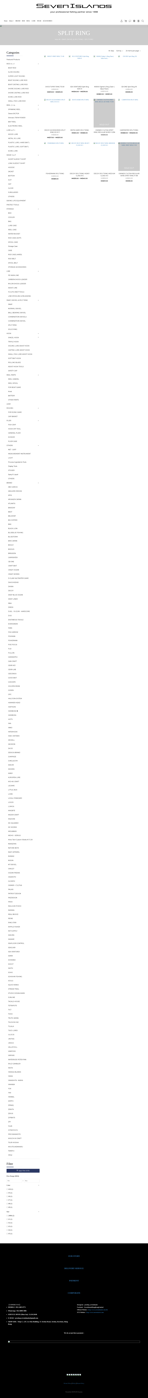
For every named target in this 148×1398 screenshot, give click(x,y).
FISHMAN (11, 636)
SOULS (10, 981)
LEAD (9, 404)
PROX (10, 902)
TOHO (10, 1014)
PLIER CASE (12, 441)
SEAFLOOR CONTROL (16, 943)
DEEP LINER (13, 599)
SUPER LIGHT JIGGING (16, 76)
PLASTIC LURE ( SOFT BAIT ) (18, 147)
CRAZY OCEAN (13, 570)
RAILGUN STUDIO (14, 906)
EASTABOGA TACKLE (15, 620)
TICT (9, 1010)
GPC (9, 694)
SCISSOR (11, 437)
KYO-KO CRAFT (13, 781)
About (11, 21)
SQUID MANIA (13, 985)
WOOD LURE (13, 134)
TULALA (11, 1026)
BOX (9, 213)
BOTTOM (11, 176)
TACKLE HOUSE (14, 1001)
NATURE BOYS (13, 848)
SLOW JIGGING (13, 72)
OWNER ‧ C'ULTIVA (15, 885)
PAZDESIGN (12, 898)
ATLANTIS (11, 503)
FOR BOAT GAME (14, 387)
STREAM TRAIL (13, 989)
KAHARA (11, 769)
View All (57, 39)
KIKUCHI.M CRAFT (14, 1138)
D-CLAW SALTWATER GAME (18, 578)
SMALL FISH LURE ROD (17, 101)
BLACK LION (12, 528)
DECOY (10, 591)
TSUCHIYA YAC (13, 1022)
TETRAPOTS (12, 1006)
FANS (10, 628)
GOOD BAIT (12, 678)
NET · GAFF (12, 450)
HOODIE (11, 167)
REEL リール (11, 105)
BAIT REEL (12, 122)
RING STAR (12, 923)
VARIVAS (11, 1055)
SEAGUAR (11, 947)
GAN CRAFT (12, 661)
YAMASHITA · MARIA (15, 1080)
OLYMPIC (11, 881)
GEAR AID (12, 665)
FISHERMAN (12, 640)
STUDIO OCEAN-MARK (16, 993)
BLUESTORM (13, 537)
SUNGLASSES (13, 192)
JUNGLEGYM (13, 761)
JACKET (11, 171)
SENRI (10, 956)
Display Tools (12, 466)
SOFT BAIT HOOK (14, 358)
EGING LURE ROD (15, 97)
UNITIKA (11, 1039)
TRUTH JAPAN (13, 1018)
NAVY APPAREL (14, 852)
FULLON (11, 653)
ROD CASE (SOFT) (14, 238)
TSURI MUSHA (13, 1142)
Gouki (10, 1126)
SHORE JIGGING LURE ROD (18, 89)
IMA (9, 723)
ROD (23, 21)
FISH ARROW (13, 632)
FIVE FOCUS (12, 645)
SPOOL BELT (13, 263)
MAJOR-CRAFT (13, 815)
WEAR (39, 21)
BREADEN (12, 553)
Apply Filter (23, 1170)
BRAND (18, 21)
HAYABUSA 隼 (13, 711)
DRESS (10, 607)
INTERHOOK (12, 732)
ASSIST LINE (12, 288)
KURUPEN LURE (14, 777)
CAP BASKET (13, 416)
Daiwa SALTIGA (13, 113)
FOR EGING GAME (15, 412)
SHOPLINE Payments (77, 1392)
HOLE (43, 339)
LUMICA (11, 806)
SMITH (10, 968)
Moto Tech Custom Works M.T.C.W (20, 840)
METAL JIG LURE (14, 138)
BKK (9, 524)
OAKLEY (11, 869)
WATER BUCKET (14, 234)
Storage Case (13, 246)
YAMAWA (11, 1084)
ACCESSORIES (47, 21)
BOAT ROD (12, 68)
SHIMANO (12, 960)
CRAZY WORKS (13, 574)
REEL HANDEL (13, 379)
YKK (9, 1093)
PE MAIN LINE (13, 275)
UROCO (11, 1043)
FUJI (9, 649)
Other (10, 1155)
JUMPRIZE (12, 757)
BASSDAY (11, 508)
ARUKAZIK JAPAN (14, 499)
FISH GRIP (12, 425)
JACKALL (11, 740)
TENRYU (11, 1151)
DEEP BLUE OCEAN (15, 595)
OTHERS (11, 196)
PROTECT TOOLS (13, 205)
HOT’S (10, 719)
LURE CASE (12, 225)
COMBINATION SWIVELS (17, 317)
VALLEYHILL (12, 1047)
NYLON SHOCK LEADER (17, 284)
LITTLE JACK (12, 790)
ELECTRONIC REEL (15, 126)
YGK (9, 1089)
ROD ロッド (11, 64)
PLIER (9, 421)
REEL (28, 21)
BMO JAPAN (12, 541)
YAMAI (10, 1076)
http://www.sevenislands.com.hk (98, 1310)
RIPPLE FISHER (14, 927)
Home (5, 21)
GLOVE (10, 188)
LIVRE (10, 794)
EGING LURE (13, 151)
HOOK (9, 333)
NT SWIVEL (12, 864)
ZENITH (11, 1109)
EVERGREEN (13, 624)
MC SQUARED (13, 823)
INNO (10, 728)
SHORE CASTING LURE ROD (18, 93)
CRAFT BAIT (12, 566)
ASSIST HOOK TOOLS (16, 367)
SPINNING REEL (14, 109)
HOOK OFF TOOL (14, 429)
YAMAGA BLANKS (14, 1072)
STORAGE (10, 209)
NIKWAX (11, 856)
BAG (9, 221)
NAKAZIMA (12, 844)
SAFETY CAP (12, 371)
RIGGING (10, 408)
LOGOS (10, 802)
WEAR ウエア (11, 155)
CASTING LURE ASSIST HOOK (19, 350)
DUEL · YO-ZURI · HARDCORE (19, 611)
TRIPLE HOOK (13, 342)
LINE (8, 271)
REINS (10, 918)
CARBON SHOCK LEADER (17, 279)
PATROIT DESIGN (14, 893)
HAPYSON (12, 707)
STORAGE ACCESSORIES (17, 267)
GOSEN (11, 690)
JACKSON (11, 744)
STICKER (11, 470)
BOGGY (11, 545)
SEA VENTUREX (14, 952)
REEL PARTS (11, 375)
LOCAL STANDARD (15, 798)
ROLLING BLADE (14, 362)
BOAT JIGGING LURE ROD (17, 80)
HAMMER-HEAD (14, 703)
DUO (10, 616)
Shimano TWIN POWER (16, 118)
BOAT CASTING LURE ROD (18, 84)
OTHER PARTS (13, 400)
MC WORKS (12, 827)
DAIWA (10, 586)
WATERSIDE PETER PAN (17, 1060)
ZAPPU (10, 1101)
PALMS (10, 889)
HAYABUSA (12, 715)
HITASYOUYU (13, 1130)
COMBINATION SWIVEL (17, 321)
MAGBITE (11, 810)
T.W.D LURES (13, 1030)
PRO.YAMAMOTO (14, 1134)
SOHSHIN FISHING (15, 977)
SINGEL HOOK (13, 337)
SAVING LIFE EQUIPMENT (16, 201)
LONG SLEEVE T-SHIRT (16, 163)
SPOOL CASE (13, 242)
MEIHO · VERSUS (14, 835)
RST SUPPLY (12, 931)
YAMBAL (11, 1097)
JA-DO (10, 748)
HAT (9, 184)
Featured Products (13, 59)
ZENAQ (11, 1105)
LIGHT (10, 458)
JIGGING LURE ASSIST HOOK (18, 346)
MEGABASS (12, 831)
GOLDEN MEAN (14, 686)
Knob (10, 391)
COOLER (11, 217)
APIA (10, 495)
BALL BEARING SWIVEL (17, 313)
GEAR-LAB (12, 669)
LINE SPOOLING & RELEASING (19, 296)
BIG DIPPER (12, 520)
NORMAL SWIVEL (14, 308)
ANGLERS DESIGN (15, 491)
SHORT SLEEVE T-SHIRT (17, 159)
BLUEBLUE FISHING (15, 533)
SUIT (9, 180)
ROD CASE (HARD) (15, 254)
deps (10, 603)
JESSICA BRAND (14, 752)
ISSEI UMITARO (14, 736)
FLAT (42, 343)
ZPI (9, 1122)
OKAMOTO (12, 877)
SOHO (10, 972)
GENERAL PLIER (14, 433)
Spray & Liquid (13, 474)
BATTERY (11, 396)
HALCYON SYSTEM (15, 698)
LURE (33, 21)
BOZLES (11, 549)
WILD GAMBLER (14, 1064)
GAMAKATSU (13, 657)
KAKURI (11, 765)
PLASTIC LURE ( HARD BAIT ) (18, 142)
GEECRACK (12, 674)
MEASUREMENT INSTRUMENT (19, 454)
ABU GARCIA (13, 487)
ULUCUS (11, 1035)
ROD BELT (12, 259)
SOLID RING (12, 329)
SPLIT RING (89, 39)
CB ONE (11, 562)
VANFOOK (12, 1051)
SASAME (11, 939)
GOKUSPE (12, 682)
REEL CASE (12, 230)
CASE (10, 250)
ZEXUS (10, 1113)
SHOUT (10, 964)
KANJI (10, 773)
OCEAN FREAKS (14, 873)
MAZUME (11, 819)
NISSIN (10, 860)
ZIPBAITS (11, 1118)
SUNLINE (11, 997)
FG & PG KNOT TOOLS (16, 292)
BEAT (10, 512)
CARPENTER (13, 557)
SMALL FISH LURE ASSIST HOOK (20, 354)
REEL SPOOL (13, 383)
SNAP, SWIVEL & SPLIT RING (72, 39)
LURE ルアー (11, 130)
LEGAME (11, 786)
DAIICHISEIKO (13, 582)
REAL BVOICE (13, 914)
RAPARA (11, 910)
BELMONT (12, 516)
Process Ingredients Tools (17, 462)
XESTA (10, 1068)
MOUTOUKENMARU (15, 1147)
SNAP (10, 304)
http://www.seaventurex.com (95, 1312)
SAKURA (11, 935)
